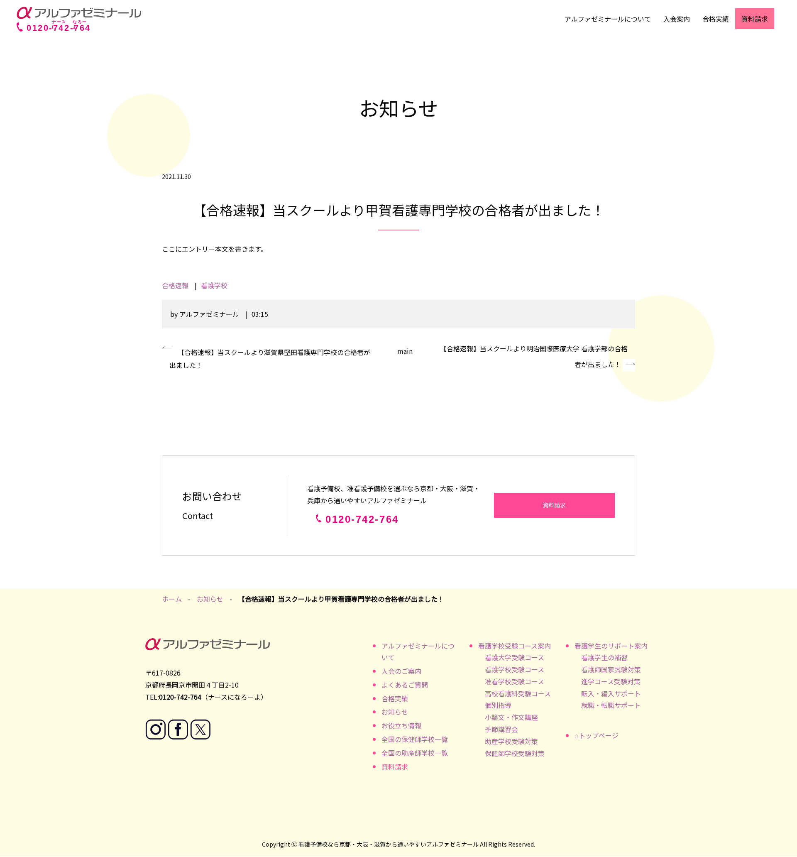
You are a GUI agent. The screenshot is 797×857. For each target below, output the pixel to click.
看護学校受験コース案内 (514, 646)
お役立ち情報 (401, 725)
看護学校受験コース (514, 669)
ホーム (172, 599)
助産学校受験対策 (511, 741)
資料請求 (754, 19)
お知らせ (210, 599)
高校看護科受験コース (518, 693)
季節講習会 (501, 729)
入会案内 (676, 19)
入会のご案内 (401, 671)
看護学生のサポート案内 (611, 646)
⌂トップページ (597, 735)
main (405, 351)
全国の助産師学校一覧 (414, 753)
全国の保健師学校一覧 (414, 739)
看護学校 (214, 285)
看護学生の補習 (604, 657)
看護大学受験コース (514, 657)
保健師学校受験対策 (515, 753)
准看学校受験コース (514, 681)
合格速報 (175, 285)
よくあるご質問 (404, 685)
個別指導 (498, 705)
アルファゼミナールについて (608, 19)
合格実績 (715, 19)
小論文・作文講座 (511, 717)
